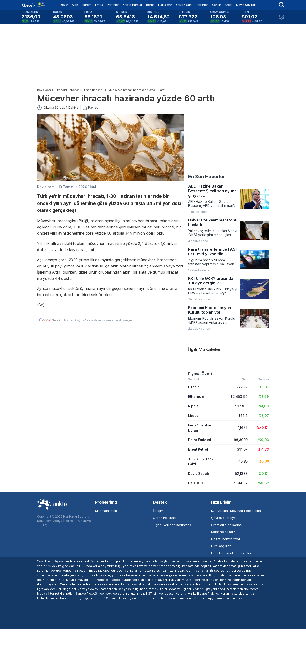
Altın (75, 4)
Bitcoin (194, 387)
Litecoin (195, 416)
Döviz (64, 4)
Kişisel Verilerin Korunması (172, 525)
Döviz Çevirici (246, 4)
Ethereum (196, 396)
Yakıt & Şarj (184, 4)
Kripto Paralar (132, 4)
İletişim (158, 511)
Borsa (150, 4)
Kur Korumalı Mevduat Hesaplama (236, 511)
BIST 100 (195, 483)
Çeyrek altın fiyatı (224, 518)
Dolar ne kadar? (223, 532)
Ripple (193, 406)
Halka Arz (165, 4)
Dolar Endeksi (199, 440)
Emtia (99, 4)
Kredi (228, 4)
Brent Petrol (198, 449)
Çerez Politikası (164, 518)
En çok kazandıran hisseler (231, 553)
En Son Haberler (206, 176)
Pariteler (113, 4)
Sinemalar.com (106, 511)
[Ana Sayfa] (33, 4)
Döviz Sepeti (198, 473)
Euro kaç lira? (221, 546)
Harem (86, 4)
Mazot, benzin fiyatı (226, 539)
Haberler (202, 4)
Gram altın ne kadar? (227, 525)
